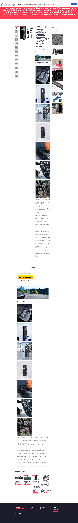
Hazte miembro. (60, 520)
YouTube (55, 520)
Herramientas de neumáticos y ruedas (17, 15)
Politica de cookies (42, 507)
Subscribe (55, 511)
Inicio (32, 507)
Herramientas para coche (9, 15)
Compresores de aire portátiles (26, 15)
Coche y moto (4, 15)
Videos (32, 508)
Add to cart (18, 484)
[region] (39, 3)
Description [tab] (33, 267)
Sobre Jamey (42, 508)
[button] (32, 27)
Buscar (53, 27)
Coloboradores (33, 511)
